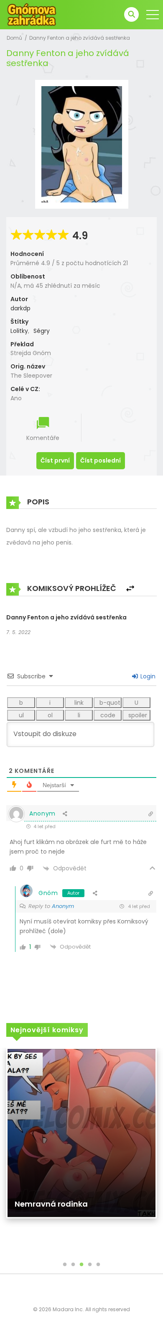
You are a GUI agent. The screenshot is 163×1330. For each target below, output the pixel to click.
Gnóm (48, 893)
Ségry (41, 331)
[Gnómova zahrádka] (31, 14)
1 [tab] (65, 1265)
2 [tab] (73, 1265)
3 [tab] (81, 1265)
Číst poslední (100, 460)
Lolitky (19, 331)
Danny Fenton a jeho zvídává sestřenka (79, 37)
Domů (14, 37)
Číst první (55, 460)
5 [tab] (98, 1265)
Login (147, 676)
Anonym (63, 906)
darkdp (20, 308)
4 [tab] (90, 1265)
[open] (152, 14)
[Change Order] (130, 589)
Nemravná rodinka (51, 1204)
